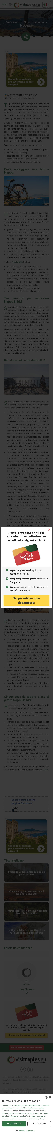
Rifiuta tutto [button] (39, 1123)
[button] (26, 1130)
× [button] (50, 1097)
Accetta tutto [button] (14, 1123)
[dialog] (26, 1114)
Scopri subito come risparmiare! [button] (26, 600)
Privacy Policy (38, 1119)
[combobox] (46, 1097)
